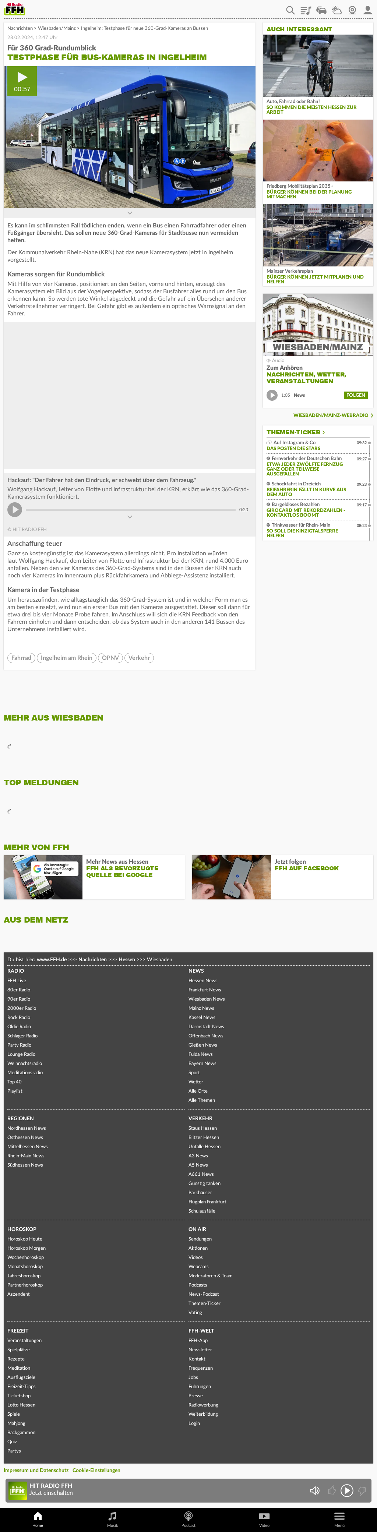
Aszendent (18, 1294)
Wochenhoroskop (25, 1257)
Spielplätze (18, 1350)
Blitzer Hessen (203, 1137)
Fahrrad (21, 658)
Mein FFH (367, 8)
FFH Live (16, 981)
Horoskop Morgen (26, 1248)
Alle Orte (198, 1091)
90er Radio (18, 999)
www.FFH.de (52, 959)
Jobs (193, 1377)
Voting (195, 1312)
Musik (112, 1526)
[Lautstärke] (314, 1490)
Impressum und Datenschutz (36, 1470)
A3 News (198, 1156)
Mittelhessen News (27, 1146)
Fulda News (200, 1054)
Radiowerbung (203, 1405)
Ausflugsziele (21, 1377)
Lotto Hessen (21, 1405)
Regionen (20, 1118)
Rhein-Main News (26, 1156)
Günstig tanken (204, 1183)
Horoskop (21, 1229)
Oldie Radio (19, 1027)
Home (37, 1526)
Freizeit (17, 1331)
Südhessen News (25, 1165)
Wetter (336, 8)
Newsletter (200, 1350)
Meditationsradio (25, 1073)
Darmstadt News (206, 1027)
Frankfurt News (204, 990)
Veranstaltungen (24, 1340)
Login (194, 1423)
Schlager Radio (22, 1036)
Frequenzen (200, 1368)
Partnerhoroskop (25, 1285)
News (196, 971)
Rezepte (16, 1359)
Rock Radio (18, 1017)
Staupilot (321, 8)
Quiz (12, 1442)
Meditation (18, 1368)
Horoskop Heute (24, 1239)
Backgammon (21, 1432)
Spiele (13, 1414)
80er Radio (18, 990)
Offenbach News (205, 1036)
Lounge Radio (21, 1054)
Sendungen (200, 1239)
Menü (339, 1526)
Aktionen (198, 1248)
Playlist (305, 8)
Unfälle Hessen (204, 1146)
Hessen (127, 959)
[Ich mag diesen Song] (332, 1490)
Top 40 (14, 1082)
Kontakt (196, 1359)
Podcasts (197, 1285)
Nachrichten (20, 28)
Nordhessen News (26, 1128)
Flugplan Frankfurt (207, 1202)
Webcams (198, 1266)
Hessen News (203, 981)
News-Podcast (203, 1294)
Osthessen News (25, 1137)
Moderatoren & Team (210, 1276)
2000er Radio (21, 1008)
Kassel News (201, 1017)
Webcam (352, 8)
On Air (197, 1229)
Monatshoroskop (25, 1266)
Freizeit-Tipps (21, 1386)
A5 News (198, 1165)
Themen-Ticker (293, 432)
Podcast (188, 1526)
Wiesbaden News (206, 999)
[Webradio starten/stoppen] (347, 1490)
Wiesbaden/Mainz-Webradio (331, 415)
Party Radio (19, 1045)
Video (264, 1526)
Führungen (199, 1386)
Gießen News (202, 1045)
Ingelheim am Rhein (66, 658)
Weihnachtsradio (24, 1063)
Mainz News (201, 1008)
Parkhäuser (200, 1192)
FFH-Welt (201, 1331)
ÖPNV (110, 658)
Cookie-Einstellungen (96, 1470)
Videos (195, 1257)
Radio (15, 971)
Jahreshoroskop (23, 1276)
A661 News (201, 1174)
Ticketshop (19, 1396)
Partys (14, 1451)
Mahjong (16, 1423)
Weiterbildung (203, 1414)
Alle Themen (201, 1100)
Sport (194, 1073)
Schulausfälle (201, 1211)
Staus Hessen (202, 1128)
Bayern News (202, 1063)
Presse (195, 1396)
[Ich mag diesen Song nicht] (361, 1490)
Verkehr (139, 658)
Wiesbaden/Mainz (57, 28)
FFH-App (198, 1340)
